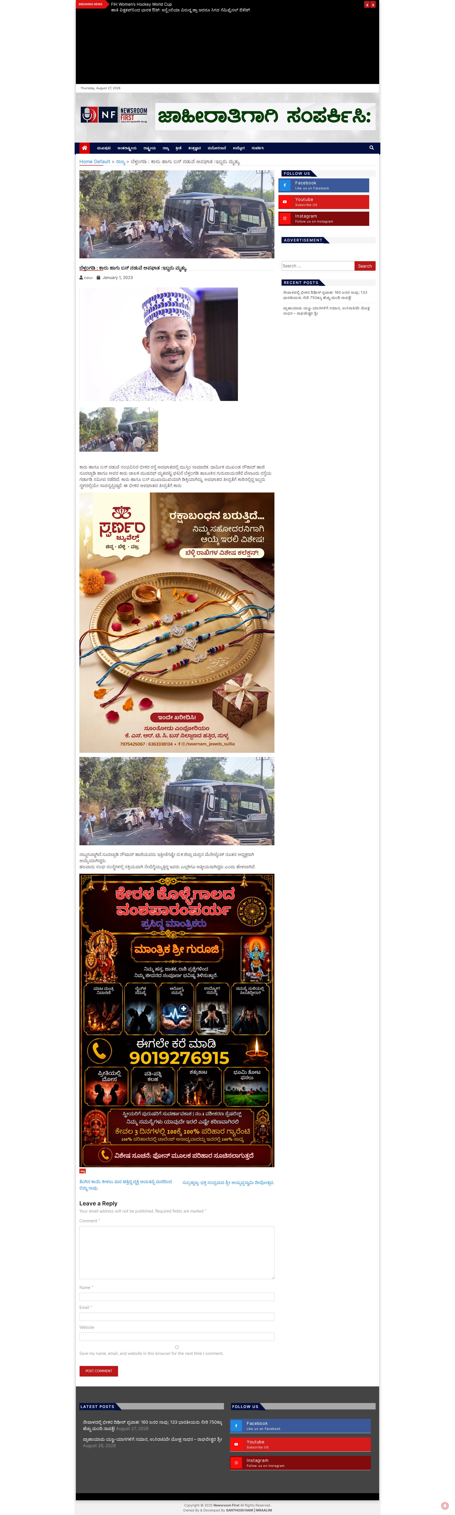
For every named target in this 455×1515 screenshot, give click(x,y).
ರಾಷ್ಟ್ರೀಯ (150, 148)
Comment (89, 1221)
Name (86, 1288)
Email (85, 1308)
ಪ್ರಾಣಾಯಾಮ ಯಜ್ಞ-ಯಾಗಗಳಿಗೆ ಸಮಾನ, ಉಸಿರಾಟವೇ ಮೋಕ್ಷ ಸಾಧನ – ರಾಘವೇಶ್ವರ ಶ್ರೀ (152, 1439)
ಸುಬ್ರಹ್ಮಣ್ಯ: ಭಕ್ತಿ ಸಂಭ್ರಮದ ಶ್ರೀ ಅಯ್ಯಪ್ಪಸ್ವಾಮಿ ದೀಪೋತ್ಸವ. (228, 1182)
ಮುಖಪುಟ (104, 148)
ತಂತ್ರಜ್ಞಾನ (194, 148)
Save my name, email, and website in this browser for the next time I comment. (151, 1354)
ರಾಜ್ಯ (166, 148)
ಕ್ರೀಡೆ (179, 148)
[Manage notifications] (445, 1506)
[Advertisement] (227, 48)
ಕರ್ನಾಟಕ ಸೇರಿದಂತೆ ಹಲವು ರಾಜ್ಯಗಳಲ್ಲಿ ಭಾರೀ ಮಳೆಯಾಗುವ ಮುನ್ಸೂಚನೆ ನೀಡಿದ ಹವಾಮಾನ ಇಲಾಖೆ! (187, 4)
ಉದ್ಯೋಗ (239, 148)
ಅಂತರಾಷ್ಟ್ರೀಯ (127, 148)
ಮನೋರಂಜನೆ (217, 148)
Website (86, 1327)
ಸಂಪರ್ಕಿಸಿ (258, 148)
